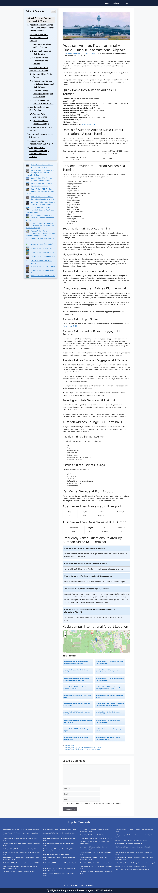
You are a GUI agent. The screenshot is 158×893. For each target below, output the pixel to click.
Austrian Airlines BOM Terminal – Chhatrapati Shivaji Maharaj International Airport (110, 704)
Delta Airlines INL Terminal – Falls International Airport (96, 863)
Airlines (116, 3)
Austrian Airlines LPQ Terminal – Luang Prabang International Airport (108, 687)
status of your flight (70, 326)
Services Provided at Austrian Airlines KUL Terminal (39, 37)
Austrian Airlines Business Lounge (41, 122)
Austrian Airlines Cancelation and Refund (41, 61)
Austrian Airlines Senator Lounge (40, 115)
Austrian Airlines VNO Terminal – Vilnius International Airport (83, 749)
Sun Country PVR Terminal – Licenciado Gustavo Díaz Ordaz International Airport (40, 210)
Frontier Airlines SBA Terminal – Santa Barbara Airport (96, 838)
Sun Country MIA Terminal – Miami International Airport (59, 829)
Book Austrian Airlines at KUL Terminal (42, 45)
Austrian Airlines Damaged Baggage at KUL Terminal (43, 94)
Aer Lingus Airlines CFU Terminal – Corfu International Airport (21, 849)
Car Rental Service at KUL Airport (40, 129)
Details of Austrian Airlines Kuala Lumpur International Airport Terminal (42, 28)
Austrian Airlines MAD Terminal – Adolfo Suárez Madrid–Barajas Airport (75, 662)
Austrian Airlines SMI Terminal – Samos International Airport (108, 713)
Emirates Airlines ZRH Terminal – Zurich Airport (128, 843)
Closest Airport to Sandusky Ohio (43, 252)
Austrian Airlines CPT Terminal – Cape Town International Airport (109, 662)
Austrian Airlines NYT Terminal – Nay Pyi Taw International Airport (110, 679)
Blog (126, 3)
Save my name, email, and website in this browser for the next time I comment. (94, 803)
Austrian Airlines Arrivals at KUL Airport (41, 135)
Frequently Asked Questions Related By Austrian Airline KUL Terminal (39, 152)
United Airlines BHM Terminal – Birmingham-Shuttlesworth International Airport (39, 172)
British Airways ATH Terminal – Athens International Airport (132, 869)
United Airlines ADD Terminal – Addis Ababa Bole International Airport (40, 191)
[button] (96, 640)
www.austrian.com (89, 124)
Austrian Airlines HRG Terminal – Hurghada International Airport (76, 713)
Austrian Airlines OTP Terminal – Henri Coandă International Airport (108, 671)
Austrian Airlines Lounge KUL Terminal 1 (40, 108)
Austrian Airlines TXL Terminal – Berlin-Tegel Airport (77, 696)
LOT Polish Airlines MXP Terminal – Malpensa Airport (18, 871)
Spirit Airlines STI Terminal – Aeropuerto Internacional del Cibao (22, 863)
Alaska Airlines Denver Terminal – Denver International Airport (21, 829)
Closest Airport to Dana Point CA (43, 276)
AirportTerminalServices (71, 53)
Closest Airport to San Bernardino (43, 257)
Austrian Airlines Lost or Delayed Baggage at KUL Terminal (44, 84)
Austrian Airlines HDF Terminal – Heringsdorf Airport (77, 730)
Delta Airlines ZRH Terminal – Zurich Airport (92, 835)
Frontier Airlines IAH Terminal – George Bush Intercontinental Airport (135, 863)
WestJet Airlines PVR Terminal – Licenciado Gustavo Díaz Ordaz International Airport (40, 225)
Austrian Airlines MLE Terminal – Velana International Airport (75, 687)
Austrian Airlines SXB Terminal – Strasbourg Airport (109, 696)
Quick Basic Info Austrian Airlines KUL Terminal (40, 19)
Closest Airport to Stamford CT (42, 244)
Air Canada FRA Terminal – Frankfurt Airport (56, 854)
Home (107, 3)
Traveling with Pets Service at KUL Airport (43, 102)
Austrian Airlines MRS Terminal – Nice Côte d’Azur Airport (76, 704)
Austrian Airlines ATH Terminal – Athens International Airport (108, 721)
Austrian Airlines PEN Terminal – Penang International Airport (83, 747)
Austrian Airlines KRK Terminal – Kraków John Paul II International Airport (76, 679)
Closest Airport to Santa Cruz (41, 248)
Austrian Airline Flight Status (42, 75)
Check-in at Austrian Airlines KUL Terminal (38, 69)
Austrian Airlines (89, 53)
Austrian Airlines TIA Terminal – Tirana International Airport (108, 738)
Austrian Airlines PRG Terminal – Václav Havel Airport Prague (77, 721)
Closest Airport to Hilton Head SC (43, 266)
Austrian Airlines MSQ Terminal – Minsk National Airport (75, 738)
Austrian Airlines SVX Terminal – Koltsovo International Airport (76, 671)
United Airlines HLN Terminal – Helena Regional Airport (131, 866)
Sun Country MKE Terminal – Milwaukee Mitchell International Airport (40, 217)
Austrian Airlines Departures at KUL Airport (41, 142)
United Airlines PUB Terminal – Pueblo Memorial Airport (131, 840)
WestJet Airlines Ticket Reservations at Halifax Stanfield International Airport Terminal (40, 233)
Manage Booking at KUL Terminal (42, 52)
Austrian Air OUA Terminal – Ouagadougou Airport (109, 730)
